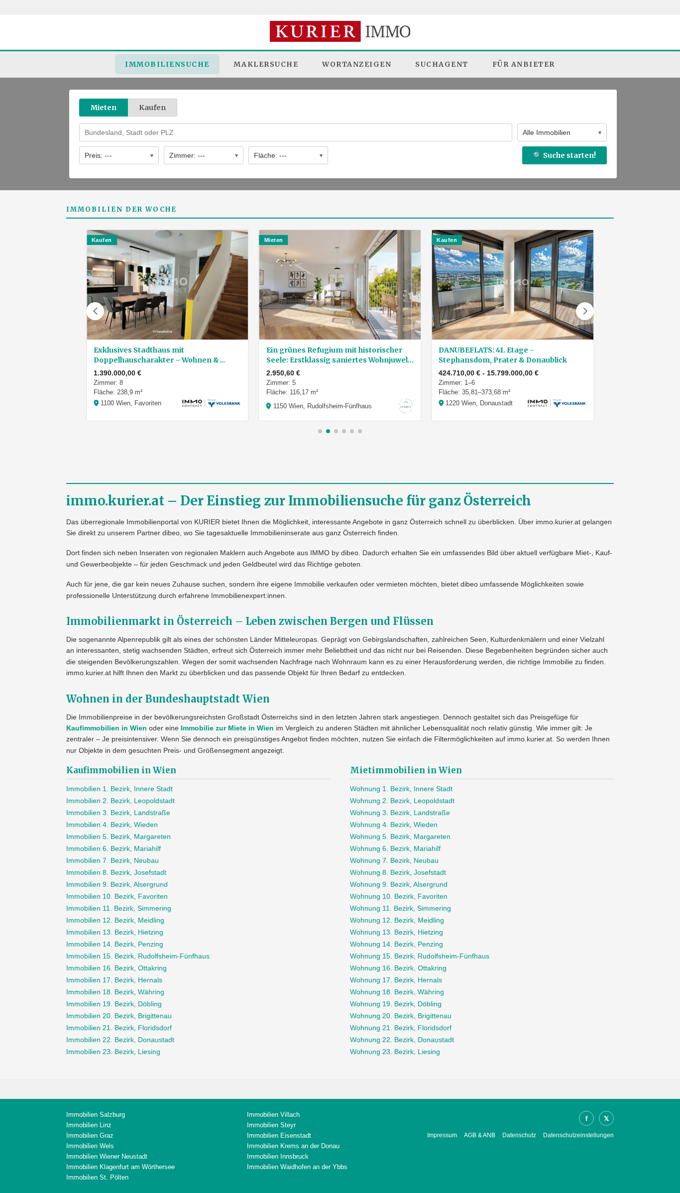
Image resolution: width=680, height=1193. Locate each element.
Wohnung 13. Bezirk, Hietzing (396, 932)
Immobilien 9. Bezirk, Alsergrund (117, 884)
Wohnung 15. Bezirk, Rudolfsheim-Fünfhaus (419, 956)
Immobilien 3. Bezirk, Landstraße (118, 813)
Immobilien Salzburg (95, 1114)
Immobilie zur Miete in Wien (227, 728)
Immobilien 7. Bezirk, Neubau (112, 860)
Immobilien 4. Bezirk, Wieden (112, 825)
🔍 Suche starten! (564, 155)
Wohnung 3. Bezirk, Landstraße (400, 813)
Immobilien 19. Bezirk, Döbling (114, 1004)
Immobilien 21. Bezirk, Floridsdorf (119, 1028)
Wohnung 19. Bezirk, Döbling (396, 1004)
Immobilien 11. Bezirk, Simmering (118, 908)
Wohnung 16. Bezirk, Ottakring (398, 968)
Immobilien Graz (89, 1135)
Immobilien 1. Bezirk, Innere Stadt (119, 789)
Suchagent (441, 64)
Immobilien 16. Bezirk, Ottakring (116, 968)
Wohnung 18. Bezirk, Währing (397, 992)
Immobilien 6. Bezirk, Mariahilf (113, 848)
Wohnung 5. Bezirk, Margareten (400, 836)
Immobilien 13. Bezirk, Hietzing (114, 932)
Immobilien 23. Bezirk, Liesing (113, 1052)
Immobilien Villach (273, 1114)
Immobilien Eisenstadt (279, 1135)
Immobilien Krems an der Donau (293, 1146)
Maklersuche (266, 64)
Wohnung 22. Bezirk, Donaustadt (402, 1040)
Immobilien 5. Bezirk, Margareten (118, 836)
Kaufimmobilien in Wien (106, 728)
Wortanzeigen (356, 64)
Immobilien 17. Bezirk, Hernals (114, 980)
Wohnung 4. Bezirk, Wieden (394, 825)
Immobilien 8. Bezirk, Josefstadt (116, 872)
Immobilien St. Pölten (97, 1177)
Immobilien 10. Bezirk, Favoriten (117, 896)
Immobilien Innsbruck (278, 1156)
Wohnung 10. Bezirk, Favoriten (399, 896)
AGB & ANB (479, 1135)
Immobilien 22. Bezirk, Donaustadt (120, 1040)
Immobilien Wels (90, 1146)
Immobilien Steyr (271, 1125)
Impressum (442, 1135)
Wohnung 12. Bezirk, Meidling (397, 920)
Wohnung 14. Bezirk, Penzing (396, 944)
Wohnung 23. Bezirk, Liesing (395, 1052)
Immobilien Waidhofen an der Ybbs (297, 1167)
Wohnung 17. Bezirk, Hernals (396, 980)
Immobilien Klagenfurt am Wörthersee (120, 1167)
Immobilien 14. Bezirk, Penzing (114, 944)
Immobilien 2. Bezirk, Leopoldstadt (120, 801)
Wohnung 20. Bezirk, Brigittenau (401, 1016)
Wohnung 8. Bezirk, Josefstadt (398, 872)
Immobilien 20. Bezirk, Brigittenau (119, 1016)
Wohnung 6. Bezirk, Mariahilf (395, 848)
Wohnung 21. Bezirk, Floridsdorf (401, 1028)
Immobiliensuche (167, 64)
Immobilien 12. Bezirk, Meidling (115, 920)
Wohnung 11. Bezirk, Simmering (400, 908)
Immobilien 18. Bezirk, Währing (115, 992)
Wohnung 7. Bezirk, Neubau (394, 860)
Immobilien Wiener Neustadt (106, 1156)
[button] (95, 311)
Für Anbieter (523, 64)
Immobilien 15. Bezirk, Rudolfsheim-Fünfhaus (138, 956)
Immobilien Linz (89, 1125)
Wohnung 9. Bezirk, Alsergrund (399, 884)
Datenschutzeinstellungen (578, 1135)
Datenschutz (519, 1135)
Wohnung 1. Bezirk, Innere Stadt (401, 789)
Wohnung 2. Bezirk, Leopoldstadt (402, 801)
